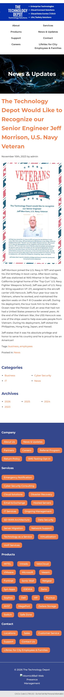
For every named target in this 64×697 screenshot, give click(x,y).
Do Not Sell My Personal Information (50, 694)
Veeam (45, 572)
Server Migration (13, 528)
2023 (7, 406)
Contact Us (28, 641)
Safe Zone (26, 614)
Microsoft (27, 572)
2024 (47, 401)
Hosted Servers (42, 502)
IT (6, 380)
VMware (9, 572)
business (13, 346)
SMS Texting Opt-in (39, 458)
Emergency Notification (18, 477)
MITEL (7, 563)
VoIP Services (12, 545)
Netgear (47, 580)
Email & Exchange (14, 502)
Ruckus (50, 597)
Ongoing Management (38, 511)
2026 (7, 401)
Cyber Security (42, 375)
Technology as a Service (18, 536)
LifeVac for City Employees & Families (48, 46)
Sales (27, 633)
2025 (27, 401)
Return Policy (12, 458)
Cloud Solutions (13, 494)
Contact (48, 38)
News (17, 352)
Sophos (8, 597)
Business (10, 375)
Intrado (24, 563)
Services (48, 25)
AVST (7, 606)
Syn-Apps (9, 589)
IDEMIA (27, 589)
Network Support (41, 528)
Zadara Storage (47, 606)
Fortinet (8, 580)
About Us (9, 441)
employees (26, 346)
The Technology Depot (36, 669)
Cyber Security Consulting (19, 485)
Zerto (44, 589)
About (16, 25)
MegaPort (24, 606)
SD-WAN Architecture (17, 519)
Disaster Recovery (41, 494)
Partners (9, 450)
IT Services (10, 511)
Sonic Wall (28, 580)
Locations (10, 633)
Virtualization (48, 536)
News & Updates (48, 31)
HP (36, 597)
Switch (8, 614)
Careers (16, 44)
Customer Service (48, 633)
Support (16, 38)
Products (16, 31)
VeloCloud (43, 563)
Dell (23, 597)
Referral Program (50, 450)
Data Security (45, 519)
